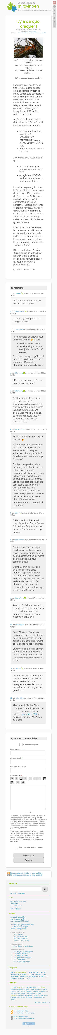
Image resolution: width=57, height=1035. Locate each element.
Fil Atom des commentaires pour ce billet (26, 873)
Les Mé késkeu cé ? (21, 936)
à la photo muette (21, 954)
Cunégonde (19, 311)
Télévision (37, 33)
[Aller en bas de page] (54, 18)
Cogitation (21, 993)
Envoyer (28, 860)
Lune (30, 995)
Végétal (43, 33)
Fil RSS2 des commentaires (24, 1019)
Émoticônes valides (17, 917)
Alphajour (27, 991)
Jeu (15, 987)
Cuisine (21, 997)
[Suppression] (25, 778)
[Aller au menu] (54, 14)
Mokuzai (43, 995)
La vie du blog (24, 979)
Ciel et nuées (21, 975)
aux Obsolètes (19, 960)
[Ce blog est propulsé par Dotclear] (28, 1023)
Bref (12, 973)
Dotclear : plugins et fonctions (22, 925)
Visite (12, 991)
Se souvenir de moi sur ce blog (31, 848)
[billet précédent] (54, 22)
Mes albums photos (18, 929)
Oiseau (39, 993)
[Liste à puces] (44, 778)
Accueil (13, 893)
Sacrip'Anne (19, 598)
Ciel (27, 987)
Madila (18, 668)
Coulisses (21, 33)
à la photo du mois (21, 956)
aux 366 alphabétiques (22, 958)
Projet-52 (27, 989)
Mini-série (36, 989)
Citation (44, 989)
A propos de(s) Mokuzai (19, 921)
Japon (36, 995)
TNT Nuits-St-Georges (19, 927)
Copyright (14, 903)
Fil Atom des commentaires (24, 1013)
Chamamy (19, 373)
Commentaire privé (30, 745)
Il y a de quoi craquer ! (28, 24)
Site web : (18, 767)
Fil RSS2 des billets (21, 1017)
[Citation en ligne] (30, 778)
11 (11, 668)
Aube (16, 940)
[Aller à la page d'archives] (54, 6)
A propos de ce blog (18, 901)
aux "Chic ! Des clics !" (22, 962)
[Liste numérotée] (12, 782)
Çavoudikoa (22, 995)
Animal (13, 989)
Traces (13, 993)
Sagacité (23, 977)
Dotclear (31, 975)
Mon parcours (15, 905)
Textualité (14, 977)
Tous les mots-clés (42, 1002)
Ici (28, 33)
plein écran (29, 946)
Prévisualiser (28, 855)
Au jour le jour (32, 31)
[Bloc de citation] (17, 782)
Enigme (19, 991)
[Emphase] (16, 778)
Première (36, 991)
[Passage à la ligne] (39, 778)
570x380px (18, 946)
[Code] (34, 778)
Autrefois (13, 979)
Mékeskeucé (39, 997)
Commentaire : (16, 776)
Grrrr (26, 33)
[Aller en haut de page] (54, 10)
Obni (16, 513)
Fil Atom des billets (21, 1011)
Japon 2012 (42, 977)
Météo (32, 33)
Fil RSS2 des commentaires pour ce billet (26, 875)
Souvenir (28, 997)
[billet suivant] (54, 26)
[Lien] (23, 782)
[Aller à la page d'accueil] (54, 2)
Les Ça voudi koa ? (21, 938)
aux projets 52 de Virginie (23, 952)
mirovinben (19, 329)
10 (11, 625)
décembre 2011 (29, 714)
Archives (21, 893)
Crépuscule (24, 940)
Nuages (33, 987)
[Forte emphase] (12, 778)
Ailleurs (44, 991)
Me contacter (15, 909)
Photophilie (40, 975)
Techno (13, 999)
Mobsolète (31, 993)
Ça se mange (33, 973)
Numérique (32, 977)
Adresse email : (16, 758)
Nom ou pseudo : (17, 749)
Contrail (13, 997)
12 (11, 698)
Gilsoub (18, 293)
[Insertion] (20, 778)
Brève (19, 989)
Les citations (18, 934)
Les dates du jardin (17, 919)
